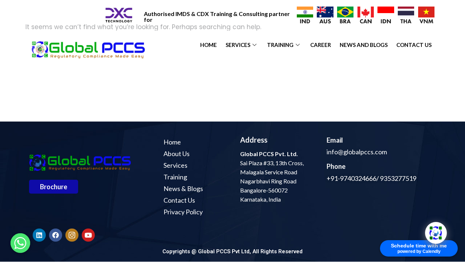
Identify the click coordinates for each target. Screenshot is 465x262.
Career (320, 44)
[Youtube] (88, 235)
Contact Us (414, 44)
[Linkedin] (39, 235)
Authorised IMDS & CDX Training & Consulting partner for (217, 16)
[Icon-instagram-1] (71, 235)
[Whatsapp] (20, 243)
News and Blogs (364, 44)
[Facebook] (55, 235)
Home (208, 44)
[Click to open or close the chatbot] (436, 233)
